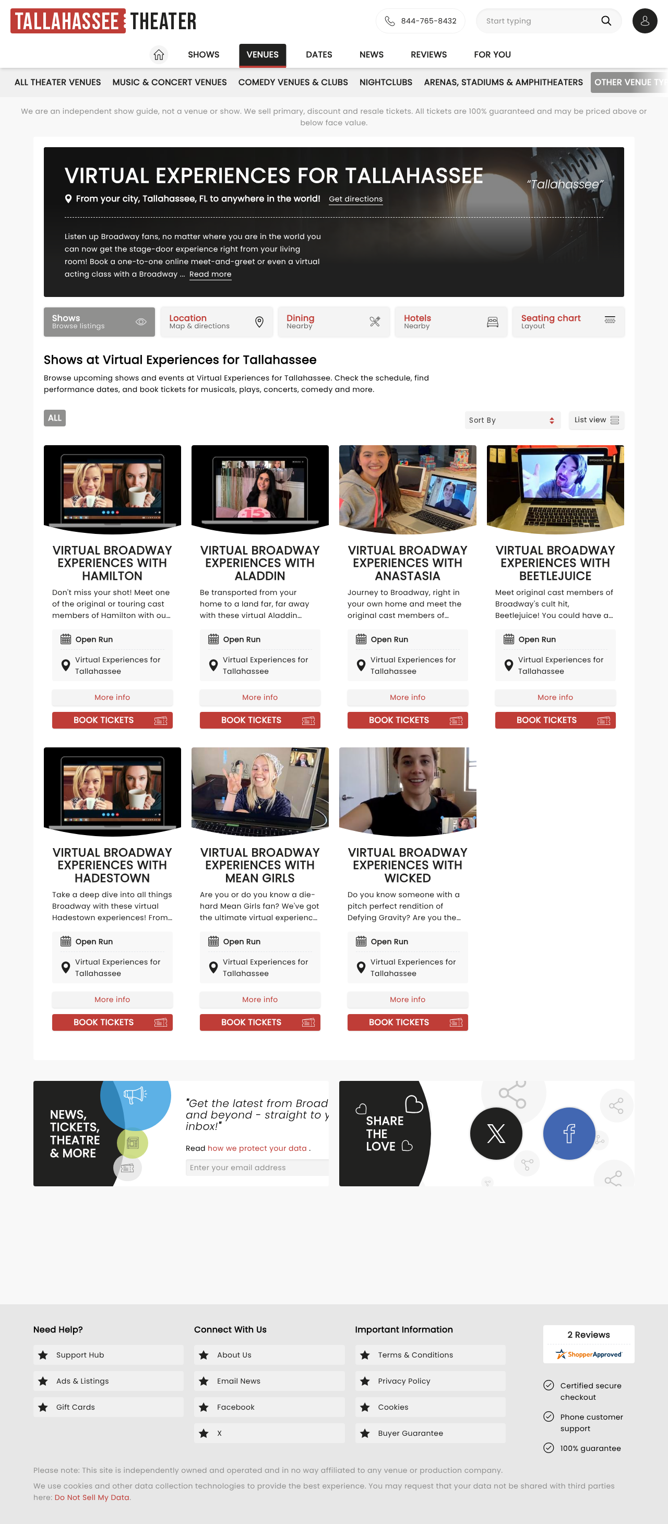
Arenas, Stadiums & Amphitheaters (503, 82)
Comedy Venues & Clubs (293, 82)
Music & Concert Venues (170, 82)
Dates (319, 55)
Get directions (356, 199)
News (372, 55)
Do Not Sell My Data (92, 1497)
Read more (210, 274)
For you (492, 55)
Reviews (429, 55)
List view (590, 419)
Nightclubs (386, 82)
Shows (203, 55)
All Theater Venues (58, 82)
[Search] (608, 20)
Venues (263, 55)
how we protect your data (258, 1148)
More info (112, 697)
